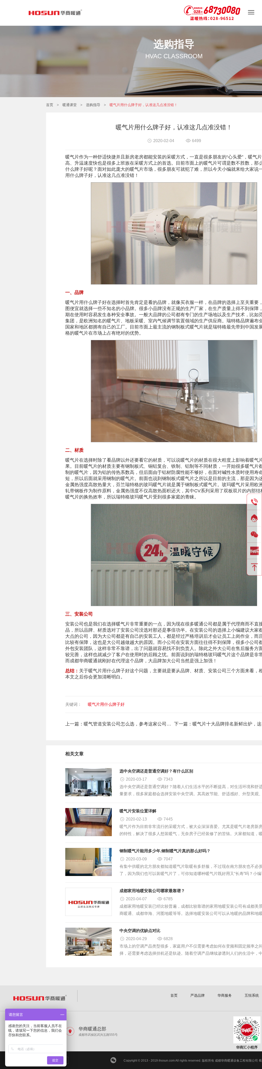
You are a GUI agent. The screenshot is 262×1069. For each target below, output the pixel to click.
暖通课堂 (69, 105)
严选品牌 (197, 995)
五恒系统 (252, 995)
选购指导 (93, 105)
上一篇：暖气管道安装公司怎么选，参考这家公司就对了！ (119, 723)
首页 (49, 105)
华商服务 (224, 995)
